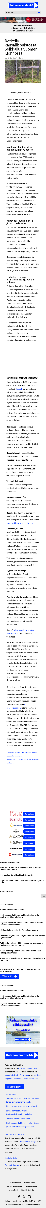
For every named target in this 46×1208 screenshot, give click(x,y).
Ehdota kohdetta (12, 1165)
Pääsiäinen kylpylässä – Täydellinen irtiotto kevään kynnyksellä (22, 936)
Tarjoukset (29, 814)
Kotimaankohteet (14, 1183)
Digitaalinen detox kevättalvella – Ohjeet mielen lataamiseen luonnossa (21, 923)
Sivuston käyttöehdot (14, 1186)
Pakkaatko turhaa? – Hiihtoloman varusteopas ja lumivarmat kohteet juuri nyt (21, 944)
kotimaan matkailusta (27, 1068)
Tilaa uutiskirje (9, 976)
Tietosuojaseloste (31, 1186)
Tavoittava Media (32, 1204)
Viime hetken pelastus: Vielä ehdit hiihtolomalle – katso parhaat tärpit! (22, 951)
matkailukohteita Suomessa (17, 1075)
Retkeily (22, 58)
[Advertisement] (23, 359)
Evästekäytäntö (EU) (27, 1190)
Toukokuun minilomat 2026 (12, 909)
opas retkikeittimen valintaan (20, 523)
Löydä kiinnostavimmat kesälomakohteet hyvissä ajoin (22, 881)
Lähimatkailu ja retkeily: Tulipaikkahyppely (19, 930)
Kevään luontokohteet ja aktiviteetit (16, 875)
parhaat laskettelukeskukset (26, 1078)
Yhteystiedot (13, 1190)
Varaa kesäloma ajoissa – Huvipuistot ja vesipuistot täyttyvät (22, 959)
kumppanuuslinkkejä (27, 1141)
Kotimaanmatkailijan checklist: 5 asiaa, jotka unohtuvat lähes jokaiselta (19, 916)
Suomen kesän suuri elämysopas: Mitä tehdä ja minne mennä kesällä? (20, 868)
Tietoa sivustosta (29, 1183)
